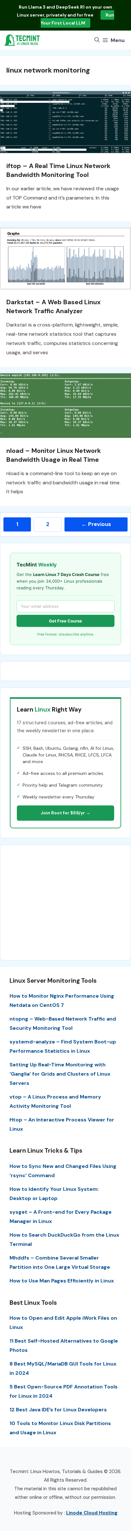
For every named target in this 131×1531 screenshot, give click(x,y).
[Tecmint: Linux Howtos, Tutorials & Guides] (22, 40)
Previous (96, 524)
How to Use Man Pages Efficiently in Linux (62, 1280)
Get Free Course (65, 620)
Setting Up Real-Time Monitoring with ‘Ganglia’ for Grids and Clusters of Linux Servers (60, 1073)
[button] (97, 40)
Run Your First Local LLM (77, 19)
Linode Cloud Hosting (91, 1513)
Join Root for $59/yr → (65, 813)
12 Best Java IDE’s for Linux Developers (58, 1409)
